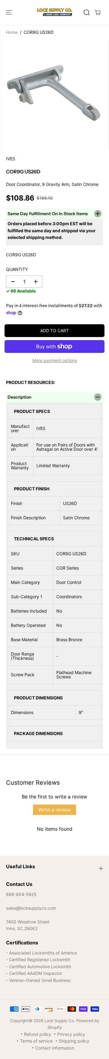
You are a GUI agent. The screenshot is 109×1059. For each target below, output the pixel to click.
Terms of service (36, 1040)
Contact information (54, 1047)
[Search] (86, 12)
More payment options (54, 360)
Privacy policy (71, 1034)
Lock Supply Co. (60, 1020)
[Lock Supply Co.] (55, 12)
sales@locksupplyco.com (31, 908)
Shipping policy (74, 1040)
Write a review (54, 810)
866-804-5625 (21, 894)
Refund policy (37, 1034)
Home (12, 32)
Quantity (17, 269)
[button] (9, 12)
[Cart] (97, 12)
